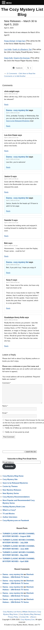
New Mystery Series (11, 493)
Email (5, 413)
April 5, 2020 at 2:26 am (11, 320)
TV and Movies (9, 514)
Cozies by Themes (10, 486)
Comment (6, 383)
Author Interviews (10, 517)
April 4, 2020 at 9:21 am (11, 94)
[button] (4, 2)
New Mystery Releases (12, 490)
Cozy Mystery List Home (12, 612)
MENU (9, 3)
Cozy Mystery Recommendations (16, 497)
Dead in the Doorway (22, 58)
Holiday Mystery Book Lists (14, 507)
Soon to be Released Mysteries (17, 121)
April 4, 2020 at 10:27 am (11, 137)
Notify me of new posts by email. (17, 432)
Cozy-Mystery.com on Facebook (16, 520)
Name (5, 406)
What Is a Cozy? (9, 510)
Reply (6, 104)
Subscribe (9, 466)
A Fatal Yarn (20, 41)
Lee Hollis (8, 49)
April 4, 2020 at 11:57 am (11, 222)
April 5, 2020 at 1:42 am (11, 245)
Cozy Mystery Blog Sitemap (30, 614)
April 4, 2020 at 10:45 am (11, 179)
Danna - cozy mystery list (17, 110)
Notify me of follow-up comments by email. (21, 428)
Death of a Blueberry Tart (22, 49)
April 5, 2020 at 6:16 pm (12, 200)
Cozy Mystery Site (10, 479)
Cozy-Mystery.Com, (28, 619)
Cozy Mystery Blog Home (13, 476)
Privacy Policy (13, 617)
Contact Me (24, 617)
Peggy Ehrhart (9, 41)
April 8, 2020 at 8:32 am (12, 282)
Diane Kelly (8, 58)
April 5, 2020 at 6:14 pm (12, 112)
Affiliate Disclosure (29, 612)
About (33, 617)
